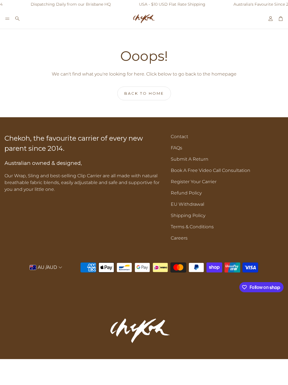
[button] (7, 18)
